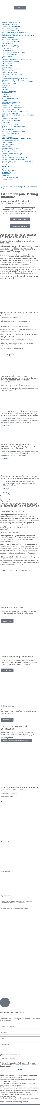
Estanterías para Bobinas (11, 41)
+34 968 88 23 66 (7, 797)
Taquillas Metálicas (9, 71)
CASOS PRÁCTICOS (9, 93)
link (28, 1102)
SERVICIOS (5, 76)
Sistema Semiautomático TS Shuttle (15, 32)
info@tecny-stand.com (21, 3)
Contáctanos (6, 875)
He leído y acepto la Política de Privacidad (18, 1063)
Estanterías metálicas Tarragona (13, 832)
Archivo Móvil (6, 67)
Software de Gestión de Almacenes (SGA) (17, 82)
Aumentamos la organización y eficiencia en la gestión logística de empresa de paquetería (18, 446)
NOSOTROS (6, 85)
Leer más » (5, 394)
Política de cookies (8, 920)
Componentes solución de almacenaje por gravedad (19, 277)
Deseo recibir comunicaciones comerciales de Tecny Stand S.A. (19, 1066)
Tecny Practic (7, 56)
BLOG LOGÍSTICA (8, 87)
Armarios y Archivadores (10, 65)
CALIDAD (5, 89)
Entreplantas (6, 49)
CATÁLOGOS (6, 97)
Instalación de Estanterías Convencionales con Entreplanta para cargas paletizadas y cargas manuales (20, 379)
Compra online (6, 866)
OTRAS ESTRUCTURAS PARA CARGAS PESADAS (18, 36)
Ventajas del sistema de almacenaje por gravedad (18, 335)
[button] (20, 242)
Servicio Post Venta (9, 84)
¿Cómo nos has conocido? (10, 1055)
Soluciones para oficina (10, 62)
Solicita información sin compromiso (16, 741)
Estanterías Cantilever (10, 39)
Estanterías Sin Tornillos (10, 54)
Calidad (4, 885)
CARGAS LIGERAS (8, 51)
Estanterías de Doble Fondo (12, 28)
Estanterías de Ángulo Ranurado (13, 52)
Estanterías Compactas (10, 30)
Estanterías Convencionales (12, 27)
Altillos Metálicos (8, 38)
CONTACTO (6, 95)
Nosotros (4, 880)
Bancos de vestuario (9, 73)
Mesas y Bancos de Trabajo (12, 74)
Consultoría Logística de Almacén (14, 80)
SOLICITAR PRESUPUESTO (10, 98)
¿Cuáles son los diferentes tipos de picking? (17, 528)
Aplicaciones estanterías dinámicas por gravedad (19, 313)
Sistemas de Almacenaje (18, 186)
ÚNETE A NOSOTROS (9, 91)
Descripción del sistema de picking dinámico (17, 242)
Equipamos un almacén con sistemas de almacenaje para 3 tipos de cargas (20, 477)
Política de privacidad (9, 915)
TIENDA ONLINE (7, 100)
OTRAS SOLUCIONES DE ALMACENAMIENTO (16, 60)
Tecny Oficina (7, 63)
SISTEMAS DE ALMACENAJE (11, 23)
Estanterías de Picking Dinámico (13, 47)
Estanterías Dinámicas (10, 34)
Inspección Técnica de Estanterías (14, 78)
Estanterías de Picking (10, 45)
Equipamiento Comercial (11, 69)
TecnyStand (4, 186)
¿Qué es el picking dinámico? (14, 511)
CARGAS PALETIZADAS (9, 25)
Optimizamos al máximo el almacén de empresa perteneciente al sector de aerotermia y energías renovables (19, 413)
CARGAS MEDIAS (7, 43)
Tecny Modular (7, 58)
